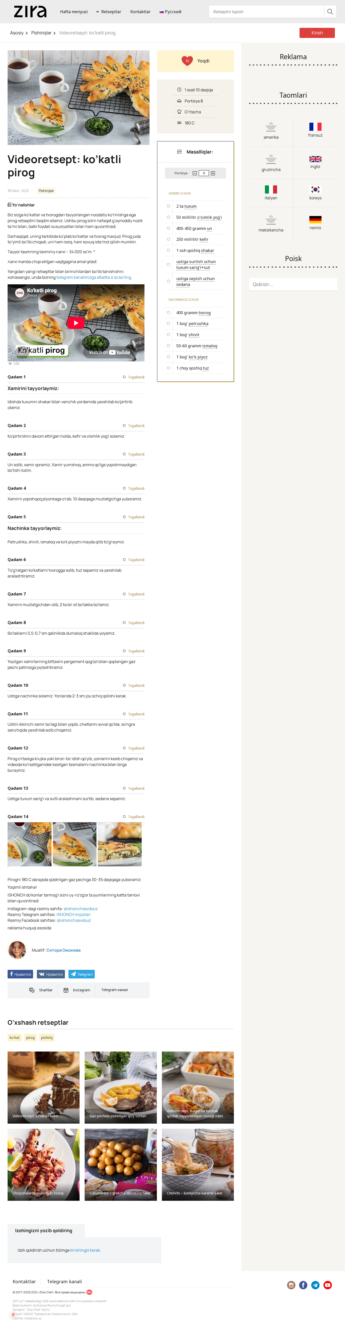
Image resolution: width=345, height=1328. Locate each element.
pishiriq (47, 1037)
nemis (315, 227)
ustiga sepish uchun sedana (195, 281)
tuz (206, 368)
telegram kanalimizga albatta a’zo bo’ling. (94, 277)
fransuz (315, 135)
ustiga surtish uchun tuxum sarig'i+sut (196, 264)
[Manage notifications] (13, 1315)
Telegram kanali (64, 1281)
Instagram (81, 989)
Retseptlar (111, 11)
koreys (315, 198)
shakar (207, 250)
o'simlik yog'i (209, 217)
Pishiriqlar (41, 33)
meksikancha (271, 230)
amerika (271, 137)
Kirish (317, 33)
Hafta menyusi (74, 11)
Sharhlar (46, 989)
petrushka (198, 323)
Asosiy (17, 33)
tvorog (205, 312)
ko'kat (15, 1037)
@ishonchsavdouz (81, 908)
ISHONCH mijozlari (74, 914)
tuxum (190, 206)
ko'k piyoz (198, 357)
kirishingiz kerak (85, 1250)
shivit (194, 334)
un (209, 228)
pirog (30, 1037)
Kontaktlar (140, 11)
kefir (204, 239)
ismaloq (209, 346)
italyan (271, 198)
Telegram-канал (114, 989)
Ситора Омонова (63, 950)
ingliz (315, 166)
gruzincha (271, 169)
